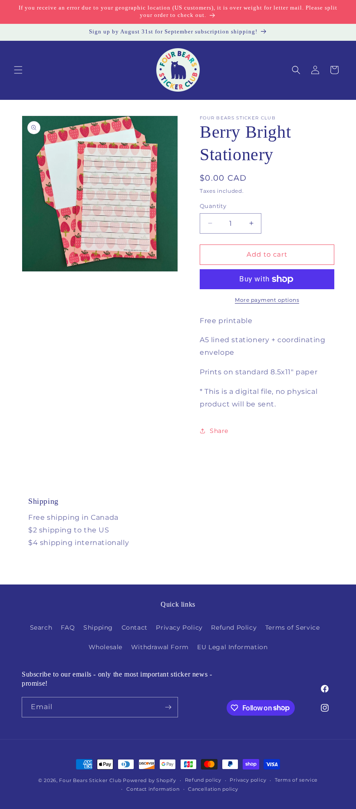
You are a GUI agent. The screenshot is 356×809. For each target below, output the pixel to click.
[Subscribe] (168, 707)
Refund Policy (234, 627)
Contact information (152, 789)
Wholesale (105, 647)
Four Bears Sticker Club (90, 780)
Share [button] (219, 431)
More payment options (267, 300)
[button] (18, 69)
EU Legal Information (232, 647)
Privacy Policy (179, 627)
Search (41, 627)
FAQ (68, 627)
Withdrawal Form (160, 647)
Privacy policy (248, 780)
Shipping (98, 627)
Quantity (213, 205)
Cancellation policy (213, 789)
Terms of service (296, 780)
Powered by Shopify (149, 780)
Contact (135, 627)
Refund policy (203, 780)
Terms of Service (292, 627)
